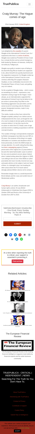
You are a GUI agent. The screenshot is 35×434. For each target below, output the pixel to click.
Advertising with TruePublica (19, 397)
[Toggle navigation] (29, 4)
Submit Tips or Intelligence (19, 415)
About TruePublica (19, 392)
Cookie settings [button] (24, 428)
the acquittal (17, 51)
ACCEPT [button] (17, 431)
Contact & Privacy (19, 401)
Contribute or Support (19, 406)
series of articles (23, 55)
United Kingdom (24, 24)
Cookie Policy (19, 410)
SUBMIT (17, 224)
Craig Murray (5, 185)
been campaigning (10, 147)
